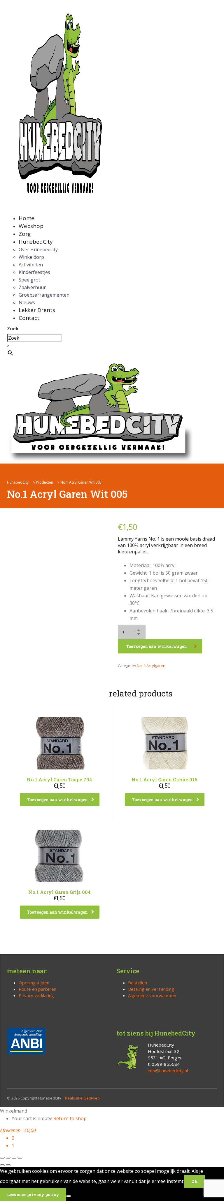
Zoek (13, 328)
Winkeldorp (31, 257)
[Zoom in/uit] (2, 1158)
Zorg (25, 234)
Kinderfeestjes (34, 272)
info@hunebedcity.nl (168, 1070)
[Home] (100, 410)
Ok (194, 1181)
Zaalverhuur (32, 287)
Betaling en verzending (151, 989)
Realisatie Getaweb (82, 1098)
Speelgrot (29, 280)
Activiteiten (31, 264)
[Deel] (14, 1158)
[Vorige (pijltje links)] (2, 1165)
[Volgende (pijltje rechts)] (8, 1165)
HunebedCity (36, 241)
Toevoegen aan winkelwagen (156, 646)
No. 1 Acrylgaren (151, 665)
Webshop (31, 226)
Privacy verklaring (36, 995)
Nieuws (27, 302)
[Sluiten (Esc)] (20, 1158)
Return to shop (70, 1118)
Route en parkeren (37, 989)
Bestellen (137, 983)
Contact (29, 318)
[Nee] (68, 1196)
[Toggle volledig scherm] (8, 1158)
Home (26, 218)
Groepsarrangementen (44, 295)
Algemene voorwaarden (152, 995)
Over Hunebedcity (38, 249)
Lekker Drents (37, 310)
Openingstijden (34, 983)
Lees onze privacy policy (33, 1194)
